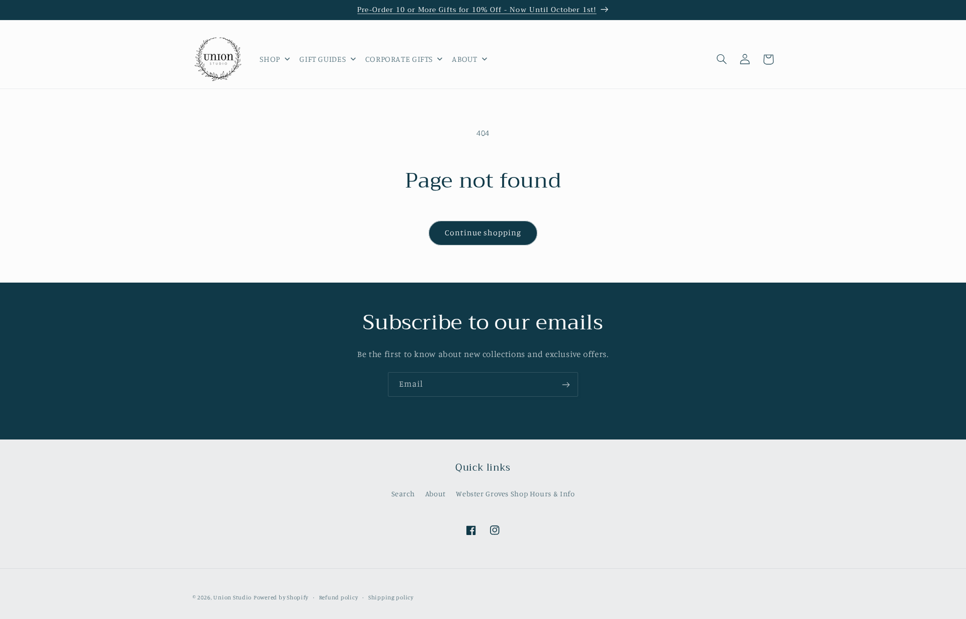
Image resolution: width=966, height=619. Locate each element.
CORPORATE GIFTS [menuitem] (399, 59)
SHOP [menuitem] (270, 59)
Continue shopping (483, 232)
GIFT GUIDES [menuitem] (322, 59)
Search (403, 493)
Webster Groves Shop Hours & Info (515, 493)
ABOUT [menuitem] (464, 59)
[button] (722, 59)
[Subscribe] (566, 384)
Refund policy (338, 597)
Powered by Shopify (281, 597)
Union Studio (232, 597)
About (435, 493)
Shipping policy (391, 597)
